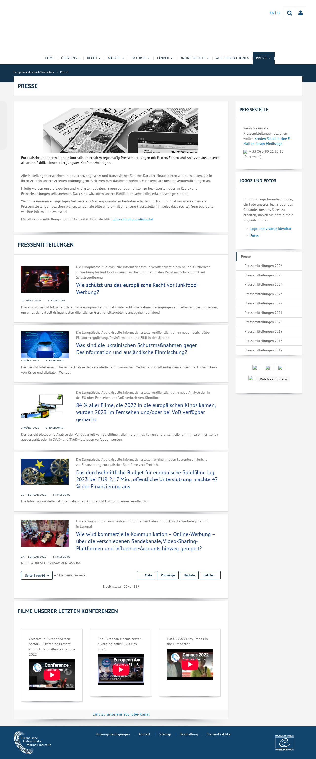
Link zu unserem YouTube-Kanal (121, 714)
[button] (37, 575)
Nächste (189, 575)
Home (49, 58)
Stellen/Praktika (219, 734)
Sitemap (165, 734)
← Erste (146, 575)
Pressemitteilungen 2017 (264, 350)
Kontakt (144, 734)
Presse (246, 256)
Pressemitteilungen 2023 (264, 294)
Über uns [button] (69, 58)
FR (278, 13)
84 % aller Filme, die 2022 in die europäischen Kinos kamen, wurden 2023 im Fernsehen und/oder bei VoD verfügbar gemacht (145, 412)
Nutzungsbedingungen (112, 734)
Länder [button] (163, 58)
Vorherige (168, 575)
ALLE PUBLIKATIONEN (232, 58)
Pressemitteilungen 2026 (264, 265)
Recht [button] (92, 58)
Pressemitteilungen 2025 (264, 275)
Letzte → (210, 575)
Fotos (254, 235)
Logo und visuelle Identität (270, 228)
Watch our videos (273, 379)
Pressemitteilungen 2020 (264, 322)
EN (272, 13)
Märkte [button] (114, 58)
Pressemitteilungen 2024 (264, 284)
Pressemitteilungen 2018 (264, 341)
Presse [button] (261, 58)
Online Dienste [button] (192, 58)
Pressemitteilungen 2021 (264, 312)
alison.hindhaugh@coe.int (133, 219)
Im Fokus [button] (138, 58)
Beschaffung (189, 734)
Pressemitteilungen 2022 (264, 303)
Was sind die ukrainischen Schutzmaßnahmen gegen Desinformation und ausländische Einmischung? (137, 349)
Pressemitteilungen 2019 (264, 331)
